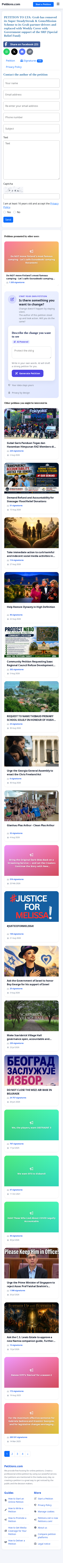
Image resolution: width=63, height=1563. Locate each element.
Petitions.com (11, 4)
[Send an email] (22, 52)
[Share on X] (14, 52)
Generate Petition (29, 373)
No (18, 212)
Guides (8, 1493)
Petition (10, 60)
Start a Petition (43, 4)
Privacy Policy (14, 67)
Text (5, 137)
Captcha (8, 183)
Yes (9, 212)
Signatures (32, 60)
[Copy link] (30, 52)
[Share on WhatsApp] (6, 52)
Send (8, 219)
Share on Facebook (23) (24, 44)
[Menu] (58, 4)
